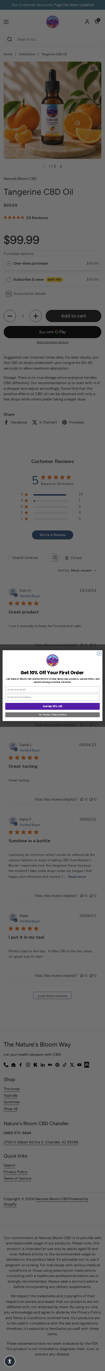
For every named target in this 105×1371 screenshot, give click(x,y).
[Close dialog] (99, 653)
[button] (10, 1361)
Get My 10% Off (52, 706)
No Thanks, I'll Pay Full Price (52, 714)
